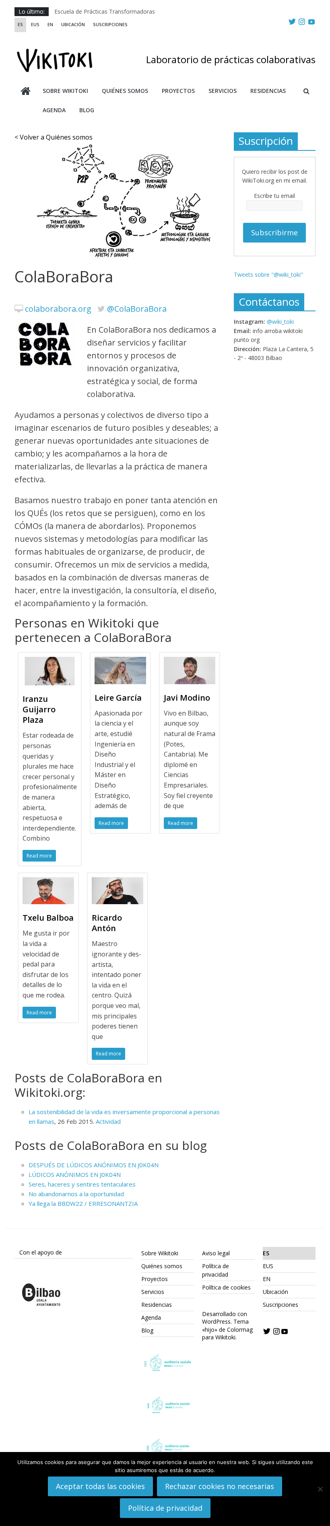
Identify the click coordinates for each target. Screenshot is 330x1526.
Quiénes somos (125, 91)
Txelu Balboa (48, 917)
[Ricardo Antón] (117, 882)
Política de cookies (226, 1287)
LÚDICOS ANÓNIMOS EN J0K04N (75, 1174)
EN (50, 24)
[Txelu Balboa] (48, 882)
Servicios (222, 91)
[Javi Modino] (189, 661)
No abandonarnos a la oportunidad (76, 1194)
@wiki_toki (280, 321)
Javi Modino (187, 697)
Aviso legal (216, 1253)
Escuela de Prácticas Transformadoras (104, 11)
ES (20, 24)
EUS (35, 24)
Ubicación (73, 24)
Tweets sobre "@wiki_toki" (268, 274)
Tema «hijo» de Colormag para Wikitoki (227, 1329)
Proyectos (178, 91)
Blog (86, 110)
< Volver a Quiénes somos (53, 137)
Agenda (54, 110)
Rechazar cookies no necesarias (219, 1486)
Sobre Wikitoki (65, 91)
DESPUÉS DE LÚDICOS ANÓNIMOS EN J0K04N (94, 1165)
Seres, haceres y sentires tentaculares (82, 1184)
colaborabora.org (58, 308)
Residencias (268, 91)
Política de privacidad (165, 1508)
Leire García (118, 697)
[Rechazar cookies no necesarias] (320, 1489)
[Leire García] (120, 661)
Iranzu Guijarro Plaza (39, 709)
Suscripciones (110, 24)
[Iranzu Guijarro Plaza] (50, 661)
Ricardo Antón (107, 923)
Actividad (108, 1121)
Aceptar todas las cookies (100, 1486)
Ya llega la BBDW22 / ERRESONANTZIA (85, 1203)
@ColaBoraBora (137, 308)
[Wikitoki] (25, 92)
